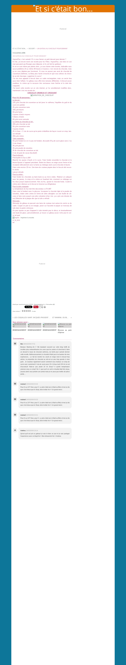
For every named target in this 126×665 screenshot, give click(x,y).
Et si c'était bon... (19, 49)
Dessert (32, 49)
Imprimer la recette (27, 218)
